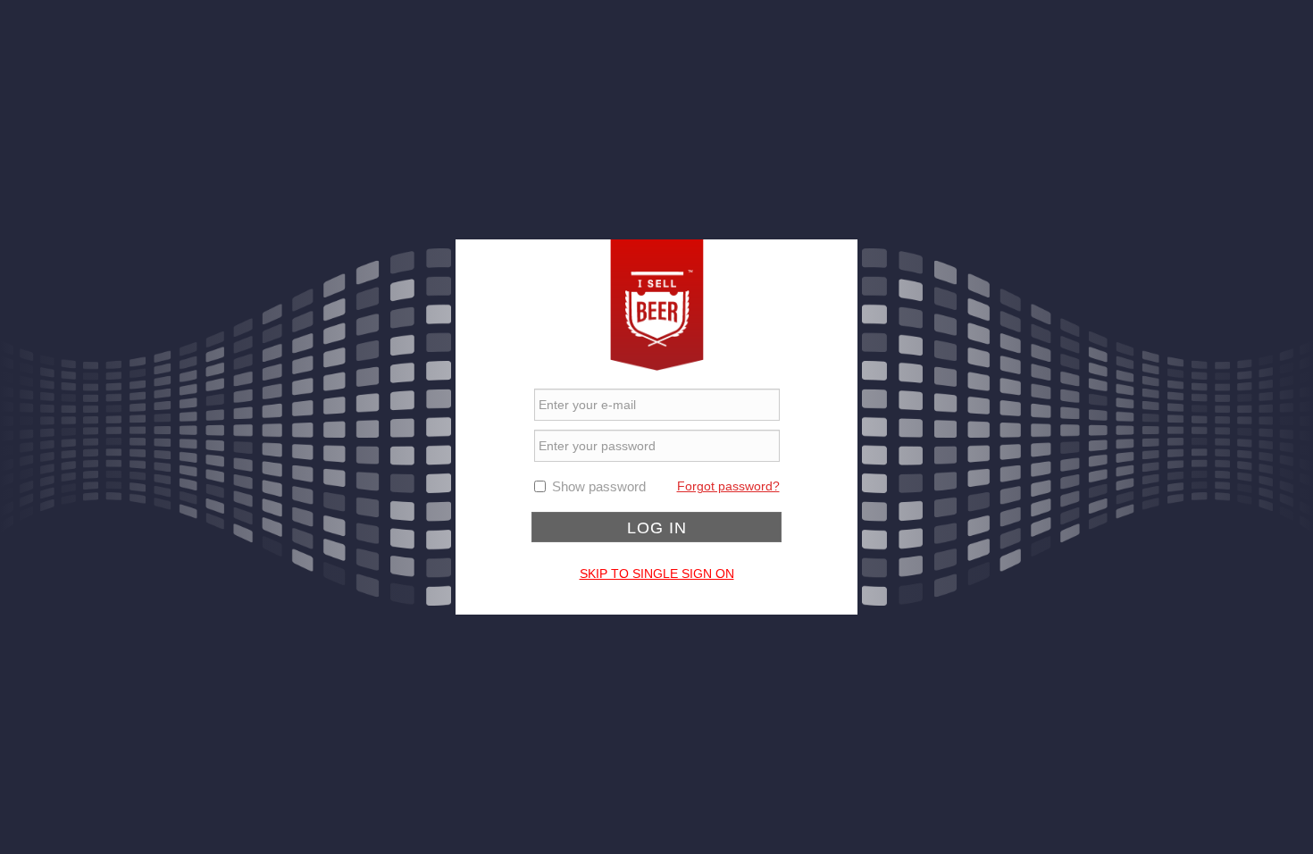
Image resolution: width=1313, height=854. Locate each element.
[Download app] (657, 304)
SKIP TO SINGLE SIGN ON (657, 573)
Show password (599, 486)
